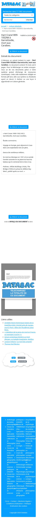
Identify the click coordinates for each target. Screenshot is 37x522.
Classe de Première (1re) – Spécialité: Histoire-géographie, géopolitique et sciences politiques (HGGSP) (11, 460)
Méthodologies (31, 483)
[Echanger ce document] (18, 289)
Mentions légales (24, 501)
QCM (27, 493)
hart (13, 358)
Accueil (3, 26)
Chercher (29, 20)
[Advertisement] (18, 104)
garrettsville (22, 361)
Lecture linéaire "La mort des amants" (18, 342)
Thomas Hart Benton (12, 344)
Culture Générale (15, 26)
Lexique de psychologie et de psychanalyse (30, 471)
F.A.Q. (7, 501)
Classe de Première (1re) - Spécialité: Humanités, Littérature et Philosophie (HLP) (11, 436)
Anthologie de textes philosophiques (12, 422)
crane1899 (21, 358)
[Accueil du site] (18, 4)
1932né (13, 361)
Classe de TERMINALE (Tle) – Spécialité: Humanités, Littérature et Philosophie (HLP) (20, 433)
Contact (13, 501)
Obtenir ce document (19, 51)
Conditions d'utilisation (14, 503)
